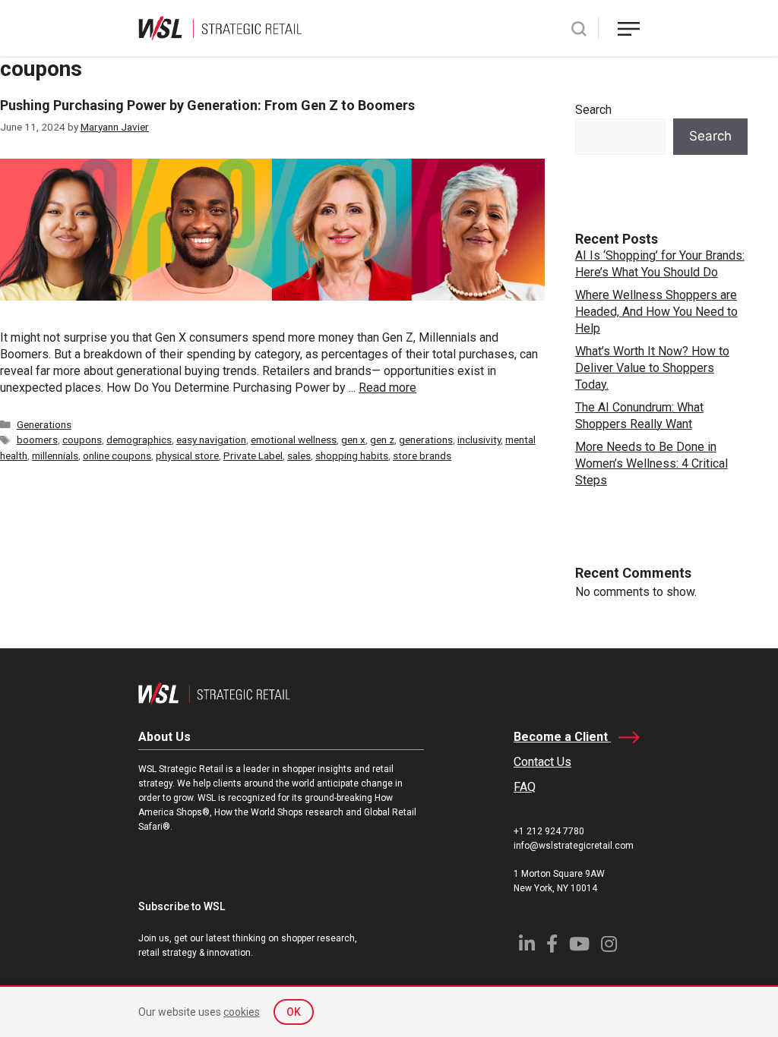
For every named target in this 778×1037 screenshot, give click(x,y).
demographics (139, 439)
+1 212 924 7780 (549, 831)
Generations (44, 424)
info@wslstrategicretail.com (574, 845)
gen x (353, 439)
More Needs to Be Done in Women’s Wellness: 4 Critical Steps (651, 463)
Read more (387, 387)
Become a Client (562, 737)
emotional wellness (294, 439)
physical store (187, 455)
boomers (37, 439)
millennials (55, 455)
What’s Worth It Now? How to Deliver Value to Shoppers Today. (652, 368)
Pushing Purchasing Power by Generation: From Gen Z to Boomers (207, 105)
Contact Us (542, 762)
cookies (241, 1012)
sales (299, 455)
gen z (382, 439)
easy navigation (211, 439)
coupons (82, 439)
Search (593, 109)
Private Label (253, 455)
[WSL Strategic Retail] (220, 27)
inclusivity (479, 439)
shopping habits (351, 455)
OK (293, 1012)
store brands (422, 455)
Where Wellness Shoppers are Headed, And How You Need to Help (656, 312)
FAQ (525, 787)
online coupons (117, 455)
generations (426, 439)
